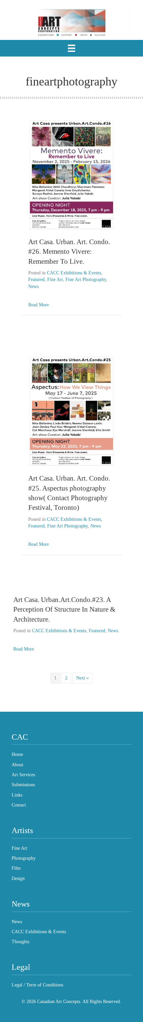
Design (18, 878)
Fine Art (55, 279)
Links (17, 795)
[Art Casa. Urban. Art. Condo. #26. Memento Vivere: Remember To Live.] (71, 174)
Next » (82, 677)
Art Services (23, 774)
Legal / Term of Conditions (37, 984)
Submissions (23, 784)
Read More (38, 304)
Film (16, 868)
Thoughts (20, 941)
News (33, 286)
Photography (24, 858)
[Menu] (71, 48)
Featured (36, 279)
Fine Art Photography (86, 279)
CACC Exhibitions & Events (74, 272)
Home (17, 754)
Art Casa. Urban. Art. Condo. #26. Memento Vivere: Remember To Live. (69, 251)
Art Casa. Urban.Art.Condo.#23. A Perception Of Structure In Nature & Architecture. (64, 609)
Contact (19, 805)
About (17, 764)
